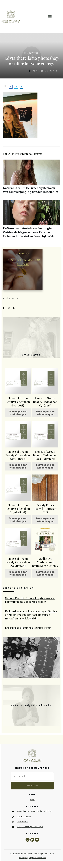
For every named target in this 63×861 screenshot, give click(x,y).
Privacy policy (23, 858)
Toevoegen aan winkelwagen (17, 413)
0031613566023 (24, 816)
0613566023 (22, 821)
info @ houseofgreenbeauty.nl (30, 826)
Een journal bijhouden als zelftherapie (31, 627)
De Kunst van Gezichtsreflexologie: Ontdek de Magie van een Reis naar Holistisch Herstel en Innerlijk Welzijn (31, 220)
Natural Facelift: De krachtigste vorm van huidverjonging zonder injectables (31, 178)
